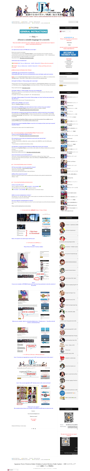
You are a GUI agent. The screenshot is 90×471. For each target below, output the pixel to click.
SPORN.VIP (69, 60)
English (63, 31)
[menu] (68, 310)
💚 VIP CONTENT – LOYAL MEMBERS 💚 (41, 459)
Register (64, 85)
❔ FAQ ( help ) (69, 42)
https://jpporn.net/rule (26, 87)
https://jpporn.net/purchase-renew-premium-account (29, 109)
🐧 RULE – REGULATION (34, 21)
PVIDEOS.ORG (69, 63)
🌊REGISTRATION (16, 21)
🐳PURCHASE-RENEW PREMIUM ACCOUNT (21, 459)
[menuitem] (68, 221)
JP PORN (55, 468)
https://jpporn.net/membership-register (27, 57)
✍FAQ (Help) (24, 21)
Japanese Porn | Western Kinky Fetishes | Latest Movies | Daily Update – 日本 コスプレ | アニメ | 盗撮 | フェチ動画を (45, 465)
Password (61, 80)
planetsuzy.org (69, 67)
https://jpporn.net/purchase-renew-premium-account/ (29, 135)
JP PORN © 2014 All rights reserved (42, 468)
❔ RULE (69, 45)
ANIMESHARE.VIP (68, 66)
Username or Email (63, 76)
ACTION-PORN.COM (69, 61)
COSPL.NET (69, 64)
